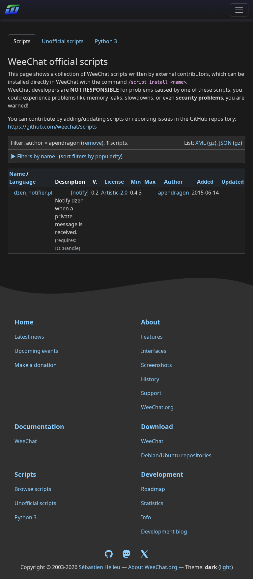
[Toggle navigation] (239, 9)
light (225, 567)
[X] (144, 553)
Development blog (164, 531)
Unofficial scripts (63, 41)
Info (146, 517)
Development (162, 474)
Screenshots (156, 365)
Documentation (39, 426)
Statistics (152, 503)
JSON (225, 142)
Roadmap (153, 489)
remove (92, 142)
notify (79, 192)
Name (17, 173)
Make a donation (35, 365)
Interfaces (153, 350)
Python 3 (106, 41)
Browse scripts (32, 489)
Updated (232, 181)
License (114, 181)
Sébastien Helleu (99, 567)
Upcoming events (36, 350)
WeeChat (25, 441)
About (150, 322)
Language (22, 181)
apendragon (173, 192)
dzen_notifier (33, 192)
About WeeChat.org (152, 567)
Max (149, 181)
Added (205, 181)
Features (152, 336)
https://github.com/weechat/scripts (52, 126)
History (150, 379)
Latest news (29, 336)
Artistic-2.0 (114, 192)
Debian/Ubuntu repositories (176, 455)
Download (157, 426)
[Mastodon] (127, 553)
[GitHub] (110, 553)
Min (136, 181)
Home (23, 322)
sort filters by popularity (91, 156)
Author (173, 181)
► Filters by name (33, 156)
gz (212, 142)
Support (151, 393)
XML (200, 142)
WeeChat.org (157, 407)
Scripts (22, 41)
